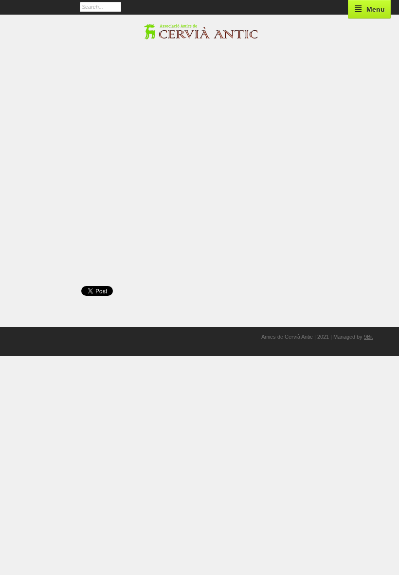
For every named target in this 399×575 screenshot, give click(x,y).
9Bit (368, 337)
